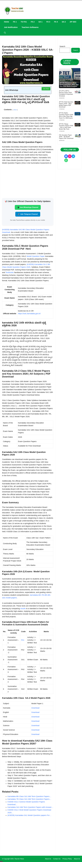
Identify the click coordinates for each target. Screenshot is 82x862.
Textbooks (10, 272)
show (15, 109)
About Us (48, 859)
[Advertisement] (27, 181)
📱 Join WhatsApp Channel (27, 207)
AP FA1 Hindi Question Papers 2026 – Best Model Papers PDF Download (66, 104)
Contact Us (56, 859)
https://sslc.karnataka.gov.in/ (29, 314)
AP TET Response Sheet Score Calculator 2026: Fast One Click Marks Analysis (69, 84)
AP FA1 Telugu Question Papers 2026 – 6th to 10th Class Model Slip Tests (66, 126)
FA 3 (48, 22)
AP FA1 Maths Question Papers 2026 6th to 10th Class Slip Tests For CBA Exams (66, 115)
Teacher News (19, 859)
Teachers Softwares (30, 27)
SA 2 (64, 22)
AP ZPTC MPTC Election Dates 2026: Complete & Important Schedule (66, 93)
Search (62, 46)
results (23, 609)
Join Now (46, 88)
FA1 (22, 640)
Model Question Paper (36, 256)
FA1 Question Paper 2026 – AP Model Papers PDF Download (66, 136)
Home (6, 22)
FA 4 (56, 22)
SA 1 (40, 22)
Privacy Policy (67, 859)
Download (35, 708)
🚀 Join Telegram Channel (28, 214)
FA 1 (15, 22)
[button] (5, 33)
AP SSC (73, 22)
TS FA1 (24, 22)
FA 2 (32, 22)
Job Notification (11, 27)
